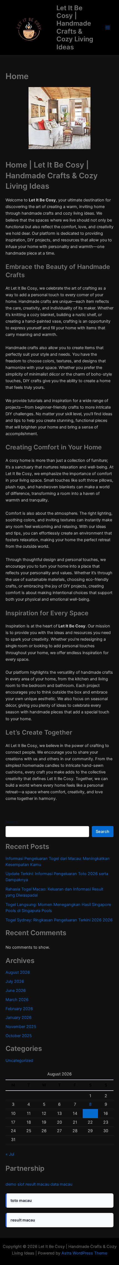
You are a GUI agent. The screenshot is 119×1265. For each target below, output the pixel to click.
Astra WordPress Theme (84, 1253)
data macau (61, 1184)
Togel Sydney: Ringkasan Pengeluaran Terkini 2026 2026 (59, 920)
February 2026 (19, 1008)
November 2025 (21, 1026)
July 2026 (15, 981)
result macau (37, 1184)
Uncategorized (19, 1060)
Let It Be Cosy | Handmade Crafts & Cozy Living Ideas (74, 27)
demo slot (15, 1184)
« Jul (10, 1154)
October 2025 (19, 1035)
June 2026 (16, 990)
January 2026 (19, 1017)
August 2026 (18, 972)
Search (12, 821)
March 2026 (17, 999)
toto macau (21, 1200)
